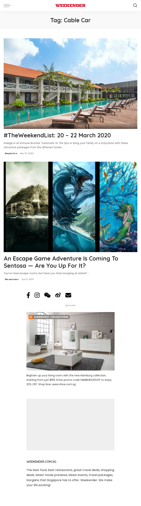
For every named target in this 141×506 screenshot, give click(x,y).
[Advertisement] (70, 424)
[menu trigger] (8, 5)
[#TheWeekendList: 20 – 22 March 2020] (70, 83)
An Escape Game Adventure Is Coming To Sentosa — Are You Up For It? (61, 262)
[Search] (135, 5)
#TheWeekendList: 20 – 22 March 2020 (57, 135)
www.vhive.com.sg (64, 384)
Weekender (12, 279)
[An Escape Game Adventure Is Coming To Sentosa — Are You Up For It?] (70, 207)
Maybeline (11, 153)
